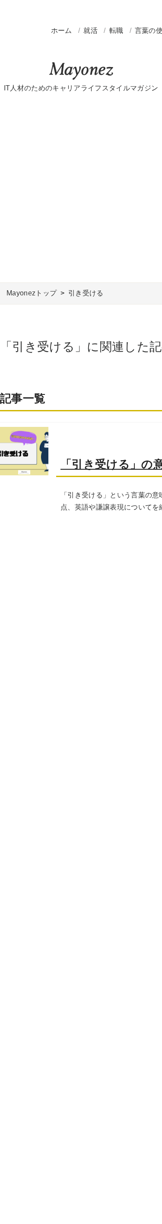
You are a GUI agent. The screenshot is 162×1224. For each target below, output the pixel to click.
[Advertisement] (81, 188)
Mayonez (81, 71)
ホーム (61, 30)
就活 (91, 30)
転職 (117, 30)
